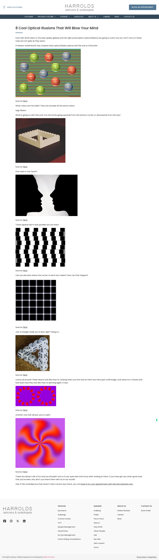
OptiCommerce (49, 557)
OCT (60, 523)
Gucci (96, 547)
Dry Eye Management (66, 535)
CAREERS (106, 16)
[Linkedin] (24, 521)
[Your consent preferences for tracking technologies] (157, 420)
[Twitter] (17, 521)
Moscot (97, 523)
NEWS (117, 16)
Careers (120, 515)
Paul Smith (98, 527)
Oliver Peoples (99, 531)
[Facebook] (4, 521)
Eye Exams (62, 510)
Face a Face (99, 519)
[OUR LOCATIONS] (4, 7)
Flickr (25, 101)
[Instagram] (11, 521)
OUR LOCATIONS (14, 7)
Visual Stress (63, 531)
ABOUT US (92, 16)
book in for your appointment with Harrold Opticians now (107, 484)
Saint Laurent (99, 543)
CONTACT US (129, 16)
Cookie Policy (152, 557)
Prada (96, 515)
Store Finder (146, 510)
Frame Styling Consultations (69, 539)
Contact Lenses (64, 519)
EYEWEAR (63, 16)
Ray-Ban (97, 539)
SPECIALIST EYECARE (45, 16)
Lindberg (97, 510)
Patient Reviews (123, 510)
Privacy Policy (141, 557)
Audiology (62, 515)
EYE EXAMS (29, 16)
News (119, 519)
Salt (95, 535)
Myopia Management (66, 527)
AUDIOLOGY (79, 16)
